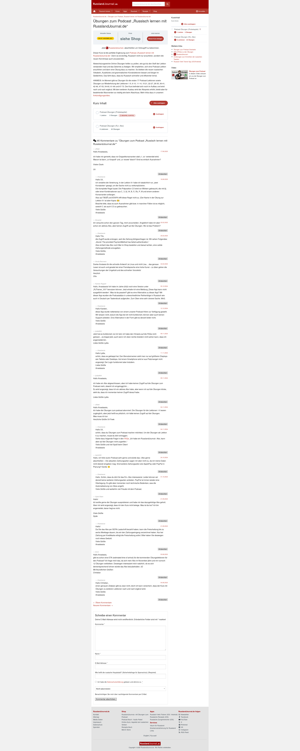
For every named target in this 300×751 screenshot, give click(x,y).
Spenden (96, 727)
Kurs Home (174, 21)
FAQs (126, 438)
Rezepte (145, 11)
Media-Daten (98, 719)
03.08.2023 (164, 554)
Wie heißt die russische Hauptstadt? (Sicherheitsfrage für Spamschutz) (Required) (125, 672)
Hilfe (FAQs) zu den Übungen (183, 52)
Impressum (97, 722)
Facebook (184, 717)
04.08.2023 (164, 582)
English (146, 735)
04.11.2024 (164, 407)
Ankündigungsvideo (101, 95)
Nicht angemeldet (105, 38)
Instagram (184, 730)
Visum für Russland (157, 725)
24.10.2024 (164, 457)
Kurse (118, 11)
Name (98, 653)
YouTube (183, 719)
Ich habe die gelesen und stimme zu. (120, 682)
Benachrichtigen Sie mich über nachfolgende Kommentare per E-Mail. (121, 694)
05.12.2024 (164, 286)
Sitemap (96, 717)
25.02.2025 (164, 222)
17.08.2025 (164, 151)
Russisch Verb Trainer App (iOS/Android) (187, 61)
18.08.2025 (164, 179)
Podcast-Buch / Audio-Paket (132, 719)
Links (152, 730)
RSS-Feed (184, 732)
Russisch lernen (104, 11)
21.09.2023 (164, 499)
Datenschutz (97, 724)
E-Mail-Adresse (101, 663)
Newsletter (184, 714)
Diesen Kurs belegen (155, 39)
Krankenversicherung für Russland (163, 728)
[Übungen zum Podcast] (179, 74)
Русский (153, 735)
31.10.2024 (164, 477)
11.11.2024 (164, 353)
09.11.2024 (164, 334)
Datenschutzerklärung (115, 682)
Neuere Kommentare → (103, 605)
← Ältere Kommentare (102, 602)
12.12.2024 (164, 308)
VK (181, 727)
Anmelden (201, 11)
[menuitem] (94, 11)
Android (174, 714)
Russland (134, 11)
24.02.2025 (164, 264)
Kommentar (100, 624)
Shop (155, 11)
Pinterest (184, 724)
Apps (125, 11)
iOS (168, 714)
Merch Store (126, 730)
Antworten (163, 174)
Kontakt (96, 714)
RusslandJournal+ (116, 48)
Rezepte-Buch (127, 727)
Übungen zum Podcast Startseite (185, 49)
